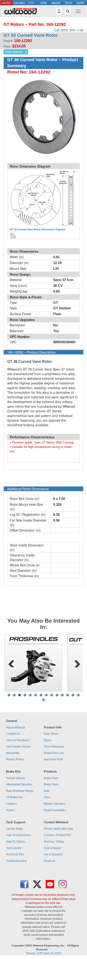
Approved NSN (53, 759)
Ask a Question (53, 854)
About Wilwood (15, 727)
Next (75, 662)
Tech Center (13, 848)
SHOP (80, 3)
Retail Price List (54, 753)
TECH (68, 3)
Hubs (47, 797)
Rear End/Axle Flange (20, 791)
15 (43, 699)
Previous (11, 662)
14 (78, 695)
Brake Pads (51, 784)
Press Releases (54, 746)
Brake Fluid (51, 778)
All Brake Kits (14, 797)
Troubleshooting (16, 861)
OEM (43, 3)
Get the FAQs (14, 828)
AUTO (6, 3)
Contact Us (13, 733)
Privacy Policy (15, 759)
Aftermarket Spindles (19, 784)
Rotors (10, 810)
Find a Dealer (52, 848)
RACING (19, 3)
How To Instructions (18, 835)
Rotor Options (13, 52)
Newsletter (12, 753)
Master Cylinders (54, 803)
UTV (31, 3)
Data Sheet (51, 733)
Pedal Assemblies (55, 810)
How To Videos (15, 841)
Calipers (11, 803)
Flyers (48, 740)
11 (62, 695)
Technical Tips (15, 854)
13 (73, 695)
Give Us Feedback (17, 740)
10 (57, 695)
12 (67, 695)
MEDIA (56, 3)
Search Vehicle (15, 778)
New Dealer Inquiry (18, 746)
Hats (47, 791)
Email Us (49, 861)
